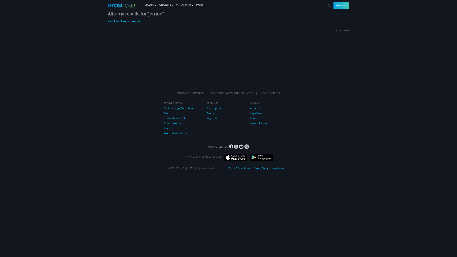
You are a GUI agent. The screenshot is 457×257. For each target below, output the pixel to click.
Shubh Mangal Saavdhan (178, 108)
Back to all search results (125, 21)
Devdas (168, 113)
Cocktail (168, 128)
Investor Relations (259, 123)
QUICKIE (186, 5)
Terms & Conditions (239, 168)
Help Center (256, 113)
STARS (199, 5)
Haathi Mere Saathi (174, 118)
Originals (212, 118)
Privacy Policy (261, 168)
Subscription (214, 108)
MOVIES (149, 5)
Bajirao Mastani (172, 123)
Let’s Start (341, 5)
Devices (211, 113)
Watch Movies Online (175, 133)
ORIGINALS (165, 5)
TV (177, 5)
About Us (255, 108)
